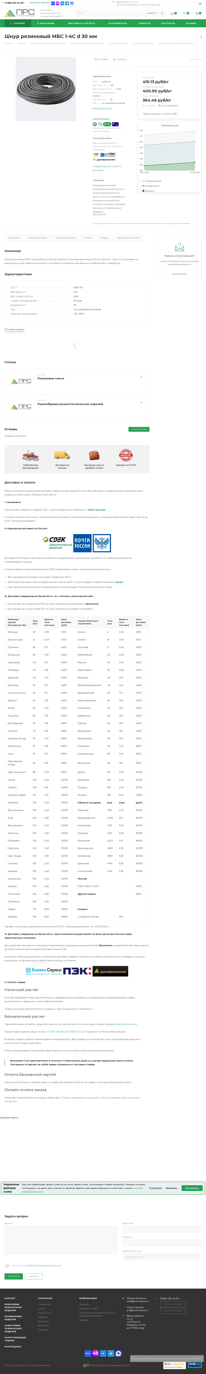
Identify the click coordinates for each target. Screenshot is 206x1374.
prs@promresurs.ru (126, 1024)
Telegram (67, 3)
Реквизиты (43, 1325)
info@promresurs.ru (138, 1301)
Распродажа (13, 1346)
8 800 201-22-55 (14, 2)
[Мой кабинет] (200, 4)
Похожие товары (65, 238)
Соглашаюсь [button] (192, 1188)
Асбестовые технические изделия (13, 1328)
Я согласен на (36, 1265)
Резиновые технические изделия (13, 1307)
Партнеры (43, 1329)
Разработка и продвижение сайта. (110, 1365)
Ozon (53, 3)
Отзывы (104, 238)
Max (72, 3)
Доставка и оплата (128, 238)
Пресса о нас (44, 1313)
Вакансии (43, 1321)
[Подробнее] (141, 377)
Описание (13, 238)
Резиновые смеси (51, 378)
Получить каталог (173, 1311)
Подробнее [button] (155, 1188)
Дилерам (84, 1320)
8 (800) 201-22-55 (77, 1031)
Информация (88, 1298)
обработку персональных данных (44, 1265)
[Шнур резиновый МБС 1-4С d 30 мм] (46, 89)
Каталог (10, 1298)
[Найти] (162, 13)
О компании (44, 1304)
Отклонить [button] (171, 1188)
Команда (42, 1317)
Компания (45, 1298)
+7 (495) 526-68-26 (56, 1031)
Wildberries (58, 3)
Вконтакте (62, 3)
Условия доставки (88, 1308)
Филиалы (84, 1304)
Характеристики (38, 238)
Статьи (87, 238)
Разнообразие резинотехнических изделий (70, 404)
